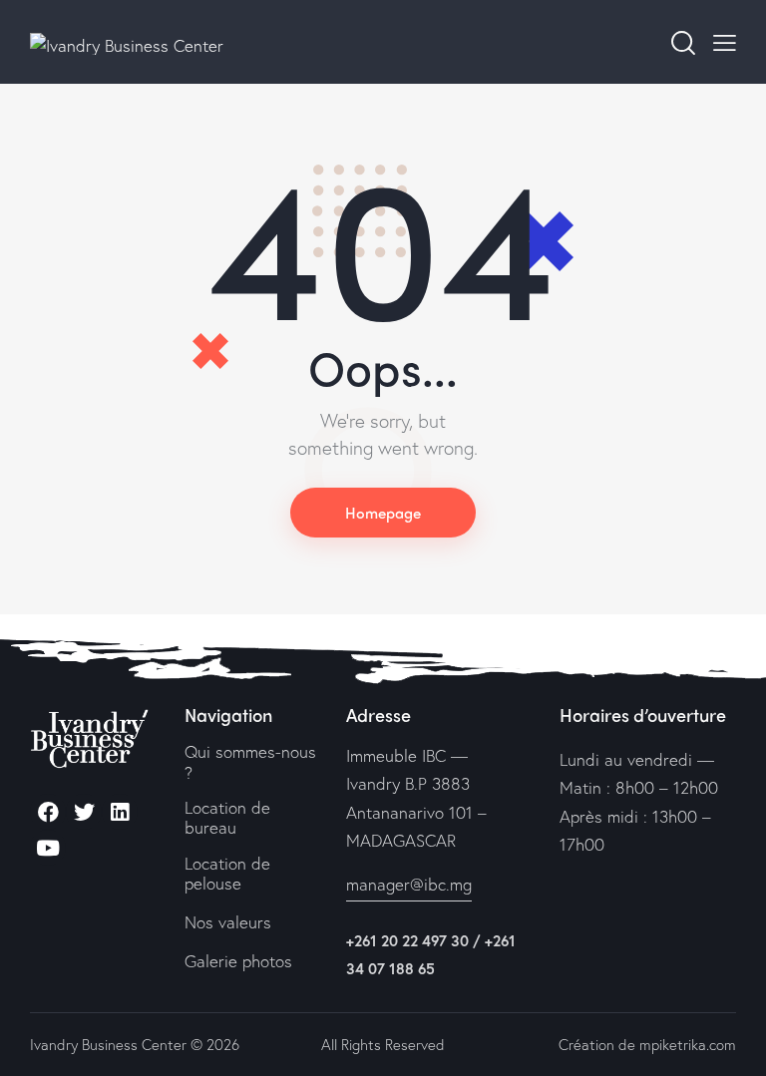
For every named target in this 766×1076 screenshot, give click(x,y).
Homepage (383, 513)
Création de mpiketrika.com (647, 1044)
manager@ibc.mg (409, 884)
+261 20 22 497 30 (407, 940)
